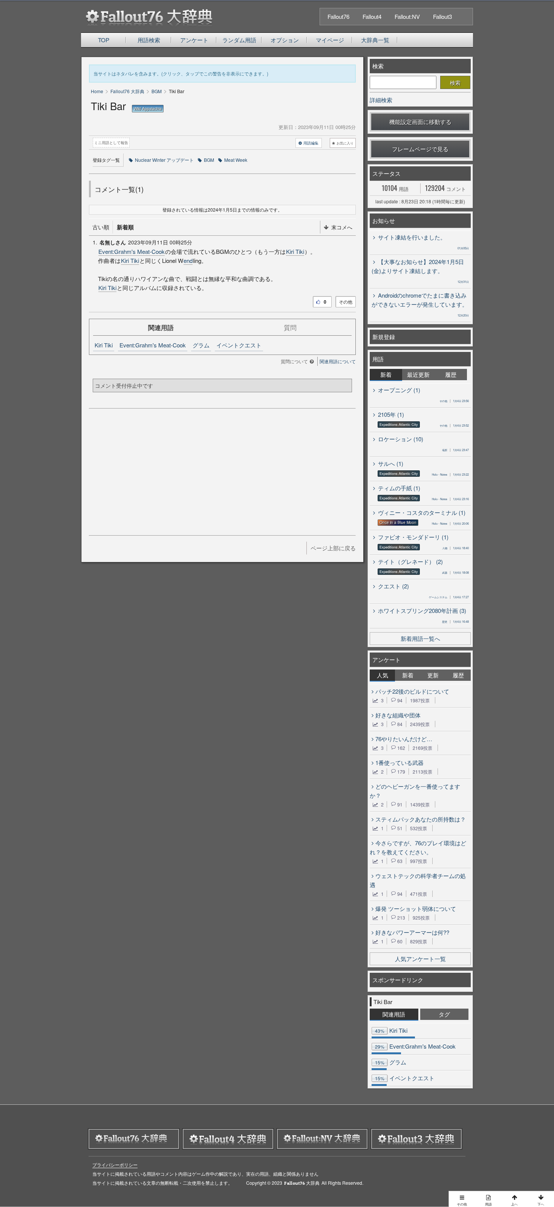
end (188, 260)
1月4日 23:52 (454, 425)
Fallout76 (338, 16)
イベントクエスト (239, 345)
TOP (103, 40)
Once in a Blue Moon (398, 522)
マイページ (330, 40)
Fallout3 (442, 16)
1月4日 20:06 (450, 523)
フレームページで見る (420, 149)
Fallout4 (372, 16)
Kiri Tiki (295, 251)
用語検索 (149, 40)
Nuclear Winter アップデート (164, 160)
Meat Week (235, 160)
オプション (285, 40)
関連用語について (338, 361)
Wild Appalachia (148, 108)
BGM (209, 160)
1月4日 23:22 (450, 474)
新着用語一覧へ (420, 638)
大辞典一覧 (375, 40)
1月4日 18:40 (455, 548)
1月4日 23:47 (455, 450)
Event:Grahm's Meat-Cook (131, 251)
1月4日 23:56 (454, 401)
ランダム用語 (239, 40)
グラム (201, 345)
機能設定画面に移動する (420, 122)
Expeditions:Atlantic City (399, 424)
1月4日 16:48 (455, 621)
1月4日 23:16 (450, 499)
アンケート (194, 40)
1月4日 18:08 (455, 572)
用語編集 (310, 143)
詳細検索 (381, 100)
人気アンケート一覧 (420, 959)
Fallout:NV (407, 16)
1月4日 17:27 (449, 597)
